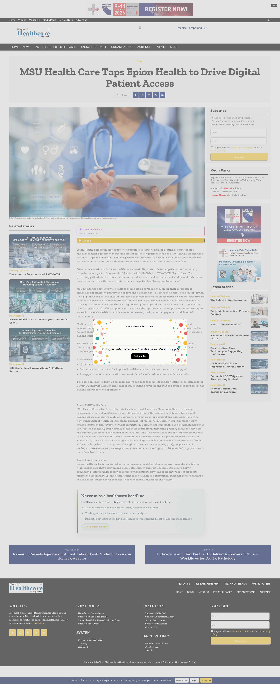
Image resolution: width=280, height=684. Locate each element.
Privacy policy (173, 349)
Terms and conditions (139, 349)
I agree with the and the (143, 349)
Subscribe (140, 356)
